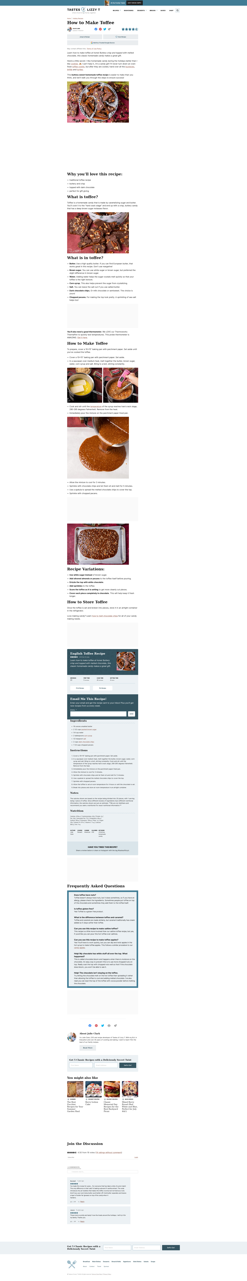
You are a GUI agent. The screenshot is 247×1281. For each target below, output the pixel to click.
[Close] (154, 617)
